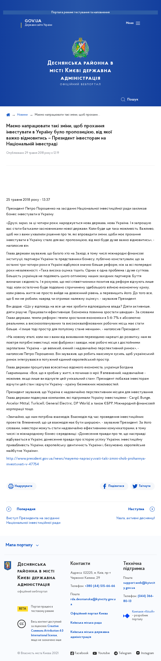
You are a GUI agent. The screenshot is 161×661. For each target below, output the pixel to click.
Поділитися (116, 486)
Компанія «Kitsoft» (143, 611)
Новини (22, 114)
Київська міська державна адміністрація (89, 634)
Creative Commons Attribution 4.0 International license (47, 631)
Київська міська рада (86, 622)
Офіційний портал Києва (89, 613)
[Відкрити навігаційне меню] (138, 23)
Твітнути (145, 486)
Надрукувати (23, 486)
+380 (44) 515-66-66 (100, 586)
